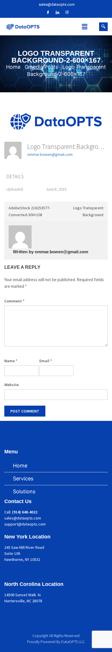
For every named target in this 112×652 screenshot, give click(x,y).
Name (10, 360)
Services (23, 478)
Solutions (24, 491)
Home (20, 466)
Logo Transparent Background (88, 211)
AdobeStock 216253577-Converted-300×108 (29, 211)
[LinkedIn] (57, 12)
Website (11, 384)
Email (45, 360)
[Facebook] (48, 12)
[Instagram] (67, 12)
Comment (14, 301)
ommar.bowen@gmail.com (50, 154)
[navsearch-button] (103, 26)
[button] (85, 26)
